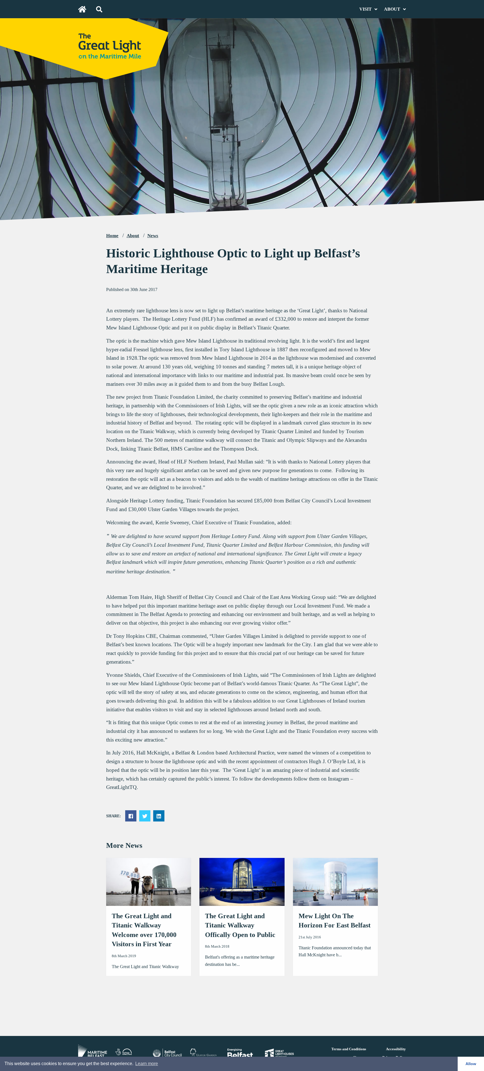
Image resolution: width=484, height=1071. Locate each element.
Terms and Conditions (348, 1049)
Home (112, 235)
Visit (365, 9)
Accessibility (396, 1049)
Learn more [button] (146, 1063)
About (392, 9)
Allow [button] (471, 1063)
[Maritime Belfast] (92, 1050)
